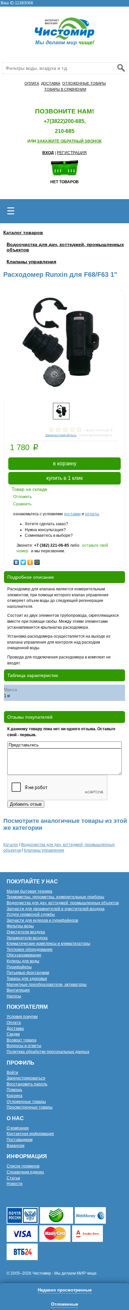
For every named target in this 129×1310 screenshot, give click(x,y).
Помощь (14, 1089)
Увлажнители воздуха (27, 938)
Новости (14, 1183)
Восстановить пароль (27, 1084)
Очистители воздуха (26, 932)
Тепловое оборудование (30, 949)
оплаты (92, 514)
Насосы (14, 996)
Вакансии (15, 1145)
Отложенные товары (26, 1101)
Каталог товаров (23, 232)
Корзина (14, 1095)
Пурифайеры (19, 967)
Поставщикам (19, 1139)
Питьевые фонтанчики (28, 972)
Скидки (13, 1034)
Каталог (10, 844)
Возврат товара (21, 1040)
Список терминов (23, 1166)
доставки (72, 514)
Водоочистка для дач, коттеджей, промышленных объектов (63, 903)
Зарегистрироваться (26, 1078)
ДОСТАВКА (50, 83)
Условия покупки (22, 1016)
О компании (18, 1128)
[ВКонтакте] (16, 560)
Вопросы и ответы (24, 1045)
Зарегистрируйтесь (60, 435)
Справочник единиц (25, 1172)
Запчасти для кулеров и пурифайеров (42, 920)
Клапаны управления (31, 261)
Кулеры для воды (23, 961)
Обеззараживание (24, 955)
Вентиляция (18, 990)
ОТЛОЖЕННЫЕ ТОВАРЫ (84, 83)
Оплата (14, 1022)
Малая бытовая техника (29, 891)
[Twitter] (23, 560)
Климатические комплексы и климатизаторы (48, 943)
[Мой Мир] (37, 560)
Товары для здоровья (27, 978)
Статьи (13, 1178)
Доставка (15, 1028)
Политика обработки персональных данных (48, 1051)
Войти (12, 1072)
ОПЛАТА (31, 83)
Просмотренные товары (30, 1107)
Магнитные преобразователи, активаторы (47, 984)
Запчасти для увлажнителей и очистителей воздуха (56, 909)
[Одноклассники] (30, 560)
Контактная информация (30, 1133)
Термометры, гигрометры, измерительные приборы (55, 897)
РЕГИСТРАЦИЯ (72, 152)
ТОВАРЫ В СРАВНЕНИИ (65, 89)
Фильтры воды (20, 926)
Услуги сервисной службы (31, 914)
